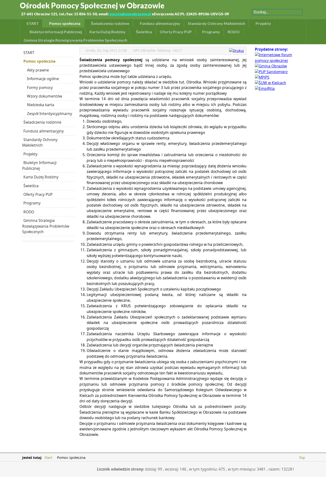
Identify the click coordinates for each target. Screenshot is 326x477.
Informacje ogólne (43, 78)
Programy (32, 203)
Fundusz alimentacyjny (43, 131)
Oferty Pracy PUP (38, 194)
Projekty (30, 154)
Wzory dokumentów (44, 96)
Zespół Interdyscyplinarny (49, 113)
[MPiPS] (262, 77)
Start (48, 457)
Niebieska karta (40, 104)
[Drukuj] (237, 50)
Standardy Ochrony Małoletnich (40, 142)
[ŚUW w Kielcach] (270, 82)
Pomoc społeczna (39, 61)
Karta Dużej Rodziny (40, 177)
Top (302, 457)
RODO (28, 211)
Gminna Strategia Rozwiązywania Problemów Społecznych (45, 226)
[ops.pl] (277, 60)
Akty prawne (38, 70)
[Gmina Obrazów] (271, 66)
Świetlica (31, 185)
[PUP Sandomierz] (271, 71)
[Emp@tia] (265, 88)
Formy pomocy (40, 87)
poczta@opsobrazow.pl (130, 14)
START (28, 52)
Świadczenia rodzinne (42, 122)
